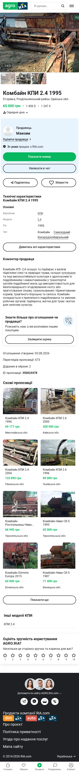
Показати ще (39, 600)
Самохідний (62, 232)
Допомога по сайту (39, 693)
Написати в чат (39, 168)
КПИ (40, 213)
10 (74, 659)
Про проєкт (13, 724)
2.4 (39, 219)
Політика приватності (22, 732)
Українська (65, 756)
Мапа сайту (13, 746)
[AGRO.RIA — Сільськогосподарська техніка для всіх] (17, 6)
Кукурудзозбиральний (53, 237)
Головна (7, 769)
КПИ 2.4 (9, 624)
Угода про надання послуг (25, 739)
